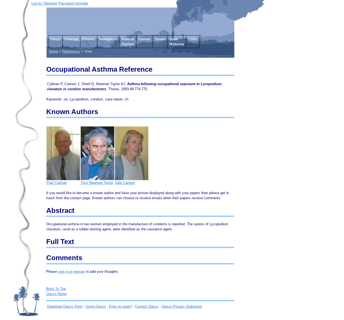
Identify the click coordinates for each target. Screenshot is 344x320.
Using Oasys (96, 306)
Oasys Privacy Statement (182, 306)
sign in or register (71, 272)
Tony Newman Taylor (97, 183)
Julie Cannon (125, 183)
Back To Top (56, 289)
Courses (71, 39)
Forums (88, 39)
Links (192, 39)
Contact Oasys (147, 306)
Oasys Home (56, 294)
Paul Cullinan (56, 183)
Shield (160, 39)
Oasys (55, 39)
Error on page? (120, 306)
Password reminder (73, 3)
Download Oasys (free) (65, 306)
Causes (144, 39)
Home (53, 51)
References (108, 39)
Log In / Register (44, 3)
